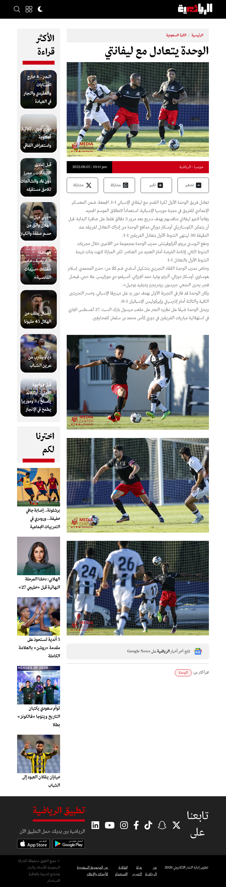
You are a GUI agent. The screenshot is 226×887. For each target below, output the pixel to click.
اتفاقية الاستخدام (121, 871)
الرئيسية (197, 35)
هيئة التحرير (137, 871)
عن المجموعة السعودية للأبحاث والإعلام (92, 871)
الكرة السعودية (176, 35)
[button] (29, 9)
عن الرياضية (151, 871)
